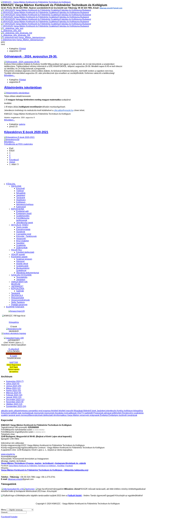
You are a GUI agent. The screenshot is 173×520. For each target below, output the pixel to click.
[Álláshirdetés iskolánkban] (16, 93)
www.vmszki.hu (8, 454)
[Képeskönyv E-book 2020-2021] (19, 137)
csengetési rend (35, 411)
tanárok (12, 415)
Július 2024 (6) (12, 384)
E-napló (13, 356)
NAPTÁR (13, 362)
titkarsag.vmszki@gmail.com (111, 8)
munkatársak (28, 413)
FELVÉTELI (16, 250)
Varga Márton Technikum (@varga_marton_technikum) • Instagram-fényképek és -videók (43, 463)
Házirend (20, 261)
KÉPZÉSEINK (17, 209)
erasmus (47, 411)
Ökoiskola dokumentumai (27, 273)
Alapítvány (21, 200)
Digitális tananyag (19, 305)
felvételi (55, 411)
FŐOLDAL (11, 184)
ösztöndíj (123, 415)
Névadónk (20, 193)
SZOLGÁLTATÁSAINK (21, 275)
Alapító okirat (22, 264)
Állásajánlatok (17, 298)
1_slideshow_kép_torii (11, 31)
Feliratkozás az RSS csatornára (18, 144)
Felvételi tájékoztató (25, 252)
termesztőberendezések (32, 415)
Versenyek (21, 238)
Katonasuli (21, 207)
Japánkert (20, 195)
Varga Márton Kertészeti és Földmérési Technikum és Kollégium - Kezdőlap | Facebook (41, 466)
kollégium (128, 411)
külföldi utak (16, 413)
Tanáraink (20, 198)
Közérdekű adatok (19, 257)
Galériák (20, 291)
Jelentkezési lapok (24, 223)
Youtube (13, 517)
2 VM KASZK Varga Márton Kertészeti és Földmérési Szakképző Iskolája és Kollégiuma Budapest (45, 12)
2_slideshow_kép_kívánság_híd (15, 35)
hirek (94, 411)
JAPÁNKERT (17, 286)
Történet (20, 191)
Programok (98, 413)
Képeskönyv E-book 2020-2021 (26, 132)
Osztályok (20, 232)
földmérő (87, 411)
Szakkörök (21, 245)
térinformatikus (60, 415)
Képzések (6, 413)
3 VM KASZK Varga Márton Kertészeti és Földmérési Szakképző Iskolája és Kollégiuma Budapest (45, 17)
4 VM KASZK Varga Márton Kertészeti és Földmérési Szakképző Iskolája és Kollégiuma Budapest (45, 21)
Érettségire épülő (24, 213)
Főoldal (22, 49)
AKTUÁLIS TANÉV (19, 225)
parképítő (88, 413)
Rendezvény (128, 413)
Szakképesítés (22, 216)
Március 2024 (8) (13, 393)
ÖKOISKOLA (17, 295)
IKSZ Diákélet (22, 241)
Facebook (5, 517)
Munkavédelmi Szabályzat (22, 269)
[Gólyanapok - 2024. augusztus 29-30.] (22, 62)
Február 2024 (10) (14, 395)
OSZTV (80, 413)
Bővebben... (9, 75)
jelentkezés (111, 411)
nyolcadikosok (70, 413)
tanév (18, 415)
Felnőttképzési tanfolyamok (22, 219)
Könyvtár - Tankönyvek (26, 236)
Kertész (120, 411)
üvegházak (132, 415)
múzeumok (39, 413)
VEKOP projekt (18, 254)
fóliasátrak (78, 411)
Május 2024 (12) (13, 388)
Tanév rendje (22, 227)
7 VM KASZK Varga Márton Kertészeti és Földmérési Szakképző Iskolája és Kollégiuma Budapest (45, 26)
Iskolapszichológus (24, 204)
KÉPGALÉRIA (17, 289)
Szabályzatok (22, 266)
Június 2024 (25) (13, 386)
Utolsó (12, 162)
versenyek (84, 415)
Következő (14, 160)
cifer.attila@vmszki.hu (63, 110)
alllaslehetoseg (21, 411)
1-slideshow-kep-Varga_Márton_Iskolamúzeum (22, 40)
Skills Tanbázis (18, 302)
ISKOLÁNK (16, 186)
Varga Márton (73, 415)
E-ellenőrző (14, 349)
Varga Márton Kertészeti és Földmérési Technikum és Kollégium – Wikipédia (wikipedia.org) (44, 470)
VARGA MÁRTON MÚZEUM (19, 283)
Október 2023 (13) (14, 404)
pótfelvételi (117, 413)
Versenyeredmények (20, 300)
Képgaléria (14, 322)
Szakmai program (24, 259)
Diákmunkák (21, 248)
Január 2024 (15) (13, 397)
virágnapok (94, 415)
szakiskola (138, 413)
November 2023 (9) (14, 402)
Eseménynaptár (23, 229)
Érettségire (113, 415)
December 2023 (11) (15, 399)
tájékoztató (48, 415)
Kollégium (20, 202)
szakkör (4, 415)
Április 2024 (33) (13, 390)
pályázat (108, 413)
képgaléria (138, 411)
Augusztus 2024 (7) (15, 381)
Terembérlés (21, 277)
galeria (22, 124)
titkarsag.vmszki (15, 479)
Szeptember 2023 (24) (16, 406)
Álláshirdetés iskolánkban (23, 87)
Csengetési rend (23, 234)
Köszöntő (20, 188)
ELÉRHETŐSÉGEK (15, 307)
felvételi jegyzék (66, 411)
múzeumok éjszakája (54, 413)
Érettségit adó (22, 211)
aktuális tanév (7, 411)
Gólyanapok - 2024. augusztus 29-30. (30, 56)
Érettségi (104, 415)
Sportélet (20, 243)
